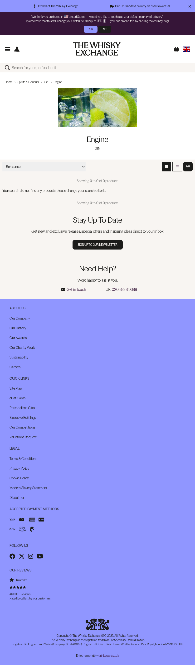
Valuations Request (23, 437)
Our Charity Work (22, 347)
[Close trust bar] (189, 6)
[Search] (8, 67)
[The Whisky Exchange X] (21, 556)
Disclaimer (17, 497)
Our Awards (18, 338)
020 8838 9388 (124, 289)
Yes (90, 29)
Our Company (20, 318)
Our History (18, 328)
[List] (177, 166)
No (105, 29)
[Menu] (7, 49)
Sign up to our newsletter (98, 244)
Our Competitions (22, 427)
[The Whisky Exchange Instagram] (30, 556)
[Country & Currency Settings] (186, 49)
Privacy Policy (19, 468)
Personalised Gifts (22, 408)
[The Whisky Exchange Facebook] (12, 556)
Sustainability (19, 357)
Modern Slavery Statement (28, 488)
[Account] (17, 49)
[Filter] (188, 166)
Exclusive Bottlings (23, 417)
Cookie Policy (19, 478)
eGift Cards (17, 398)
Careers (15, 367)
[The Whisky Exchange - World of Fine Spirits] (97, 49)
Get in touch (76, 289)
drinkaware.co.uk (108, 655)
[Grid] (166, 166)
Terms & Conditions (23, 459)
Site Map (16, 388)
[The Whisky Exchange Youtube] (40, 556)
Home (8, 82)
